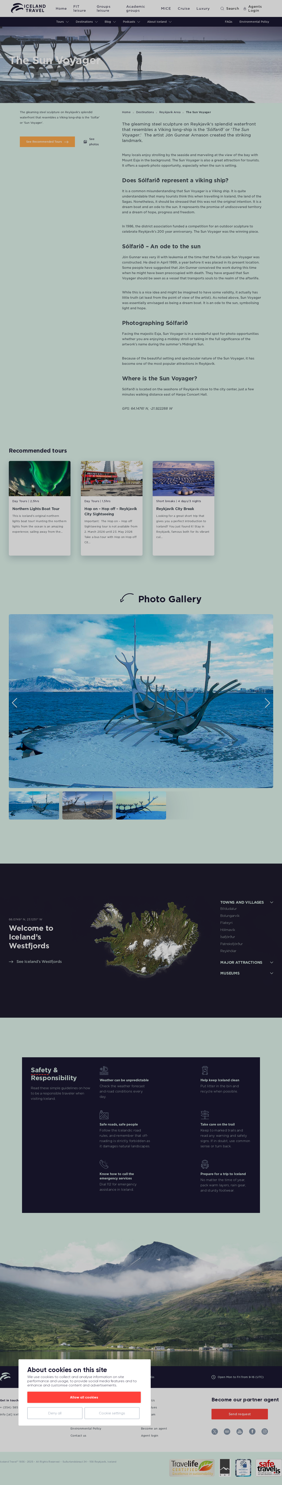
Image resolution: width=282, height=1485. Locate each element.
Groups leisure (104, 9)
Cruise (184, 9)
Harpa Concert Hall (191, 394)
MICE (166, 9)
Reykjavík (200, 124)
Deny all (54, 1413)
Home (61, 9)
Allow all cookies (84, 1397)
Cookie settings (112, 1413)
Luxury (203, 9)
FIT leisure (79, 9)
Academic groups (135, 9)
